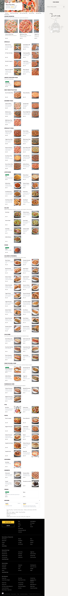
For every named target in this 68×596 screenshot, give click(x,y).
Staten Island (4, 540)
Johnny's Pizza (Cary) (5, 588)
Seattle (3, 544)
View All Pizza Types (5, 559)
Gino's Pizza (20, 578)
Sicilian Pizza (20, 551)
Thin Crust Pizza (4, 557)
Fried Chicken (4, 568)
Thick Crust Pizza (33, 557)
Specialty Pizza (38, 13)
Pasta (19, 568)
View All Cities (4, 545)
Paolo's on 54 (4, 584)
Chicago (3, 542)
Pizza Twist (32, 582)
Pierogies (31, 568)
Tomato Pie (20, 555)
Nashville (31, 542)
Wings (31, 570)
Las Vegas (20, 542)
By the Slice (20, 553)
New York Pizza (4, 551)
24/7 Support (32, 523)
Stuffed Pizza (20, 557)
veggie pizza (28, 516)
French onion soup (33, 566)
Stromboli (19, 570)
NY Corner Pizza (20, 582)
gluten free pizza (13, 516)
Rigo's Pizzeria (32, 586)
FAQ (31, 524)
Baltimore (31, 540)
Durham (13, 512)
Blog (19, 526)
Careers (19, 524)
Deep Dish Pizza (4, 553)
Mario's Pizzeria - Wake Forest (6, 589)
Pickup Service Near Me (22, 530)
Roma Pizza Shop (12, 513)
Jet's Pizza (19, 588)
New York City (4, 538)
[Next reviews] (39, 500)
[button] (11, 30)
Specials (6, 13)
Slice (7, 512)
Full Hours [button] (14, 8)
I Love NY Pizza (20, 584)
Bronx (31, 538)
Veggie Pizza (32, 551)
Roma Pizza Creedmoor (22, 586)
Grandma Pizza (32, 555)
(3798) (15, 6)
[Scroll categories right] (42, 13)
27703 (17, 512)
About (19, 523)
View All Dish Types (5, 572)
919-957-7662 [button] (8, 6)
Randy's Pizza (4, 578)
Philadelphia (20, 540)
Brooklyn (19, 538)
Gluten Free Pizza (33, 553)
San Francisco (20, 544)
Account (31, 526)
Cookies (19, 566)
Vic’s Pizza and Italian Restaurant (7, 586)
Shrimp (3, 570)
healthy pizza (23, 516)
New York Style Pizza (23, 13)
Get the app (8, 522)
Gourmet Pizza (31, 13)
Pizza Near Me (20, 528)
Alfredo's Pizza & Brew (33, 588)
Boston (31, 544)
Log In (8, 525)
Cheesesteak (4, 566)
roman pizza (18, 516)
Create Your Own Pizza (14, 13)
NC (10, 512)
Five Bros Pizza (32, 578)
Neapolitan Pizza (4, 555)
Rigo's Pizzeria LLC (33, 584)
